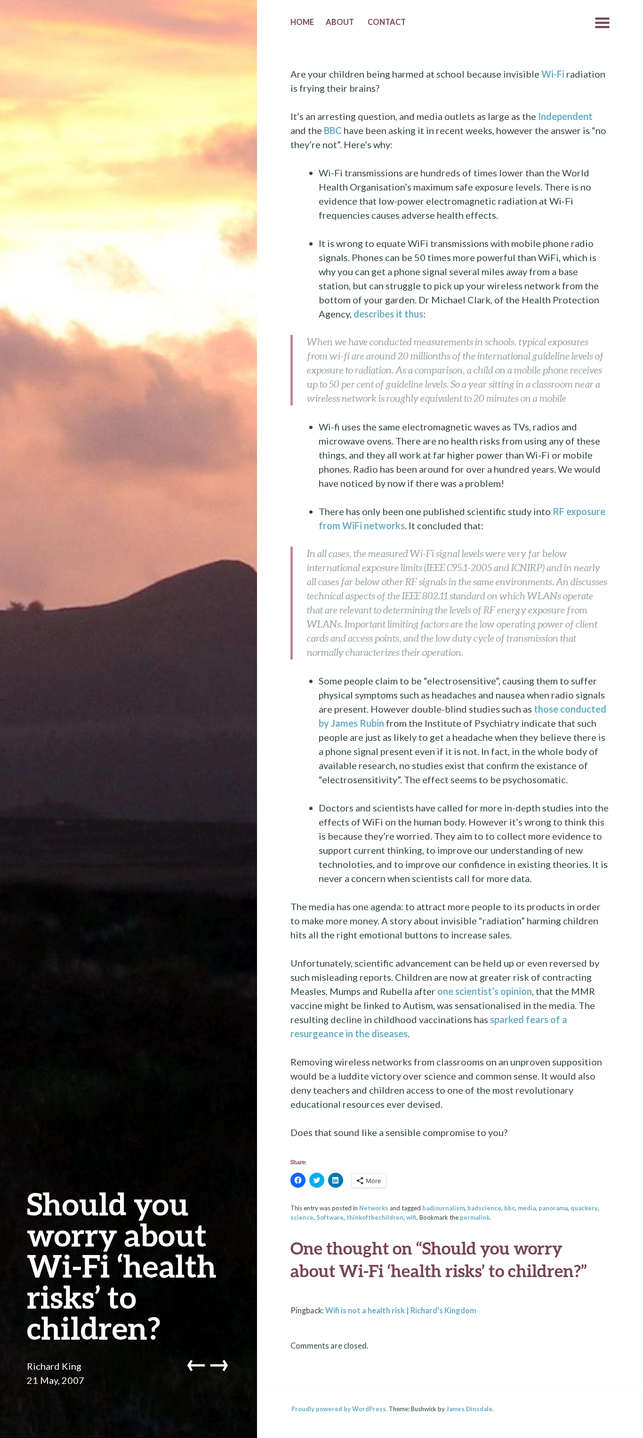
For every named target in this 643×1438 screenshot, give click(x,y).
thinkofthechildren (374, 1217)
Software (330, 1217)
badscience (484, 1208)
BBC (333, 130)
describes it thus (388, 313)
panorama (553, 1208)
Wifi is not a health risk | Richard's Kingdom (400, 1310)
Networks (373, 1208)
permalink (475, 1217)
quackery (584, 1208)
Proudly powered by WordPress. (339, 1409)
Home (302, 22)
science (301, 1217)
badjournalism (443, 1208)
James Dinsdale (469, 1409)
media (527, 1208)
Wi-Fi (552, 73)
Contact (387, 22)
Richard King (54, 1366)
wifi (411, 1217)
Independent (565, 116)
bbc (509, 1208)
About (340, 22)
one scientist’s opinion (484, 991)
